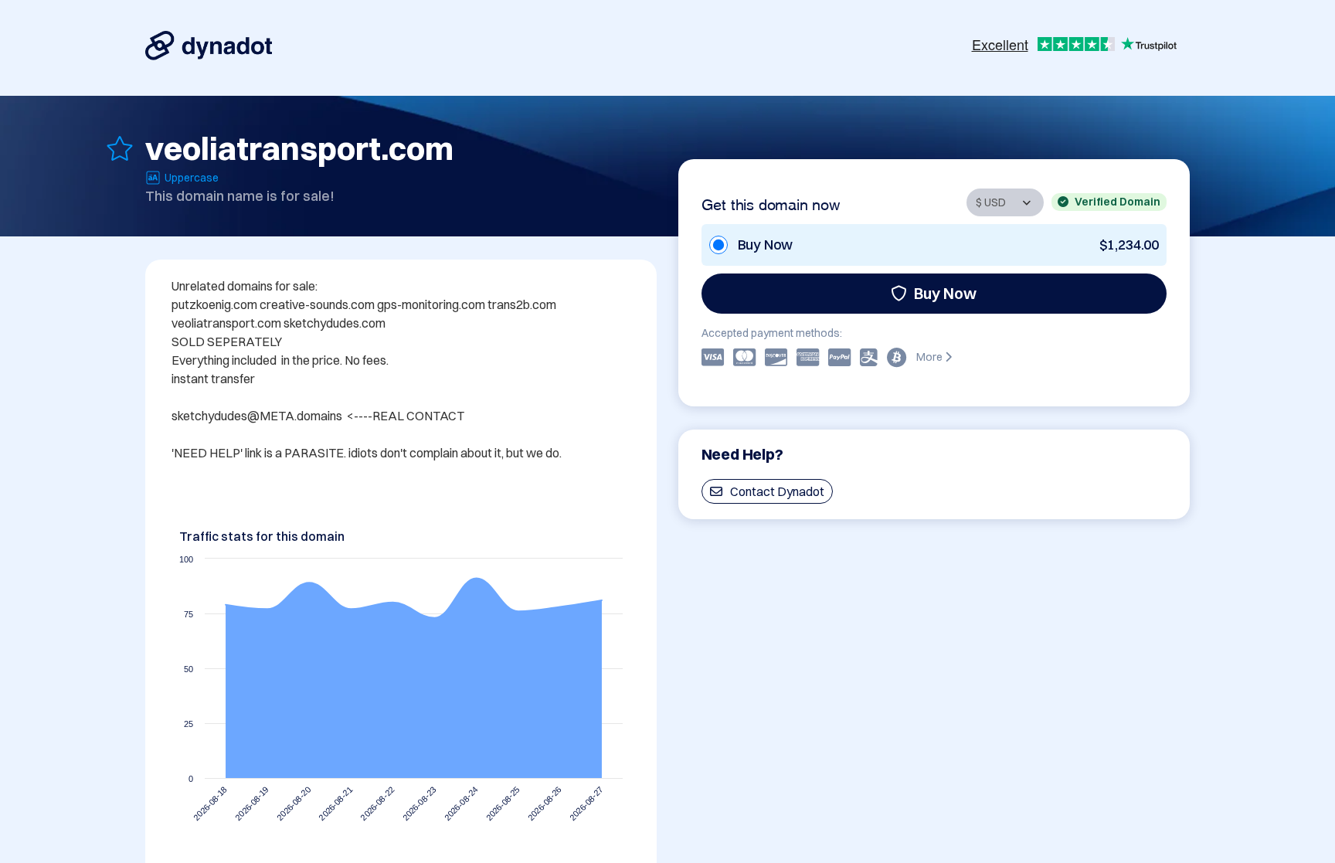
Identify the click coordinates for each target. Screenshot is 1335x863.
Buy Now (945, 293)
